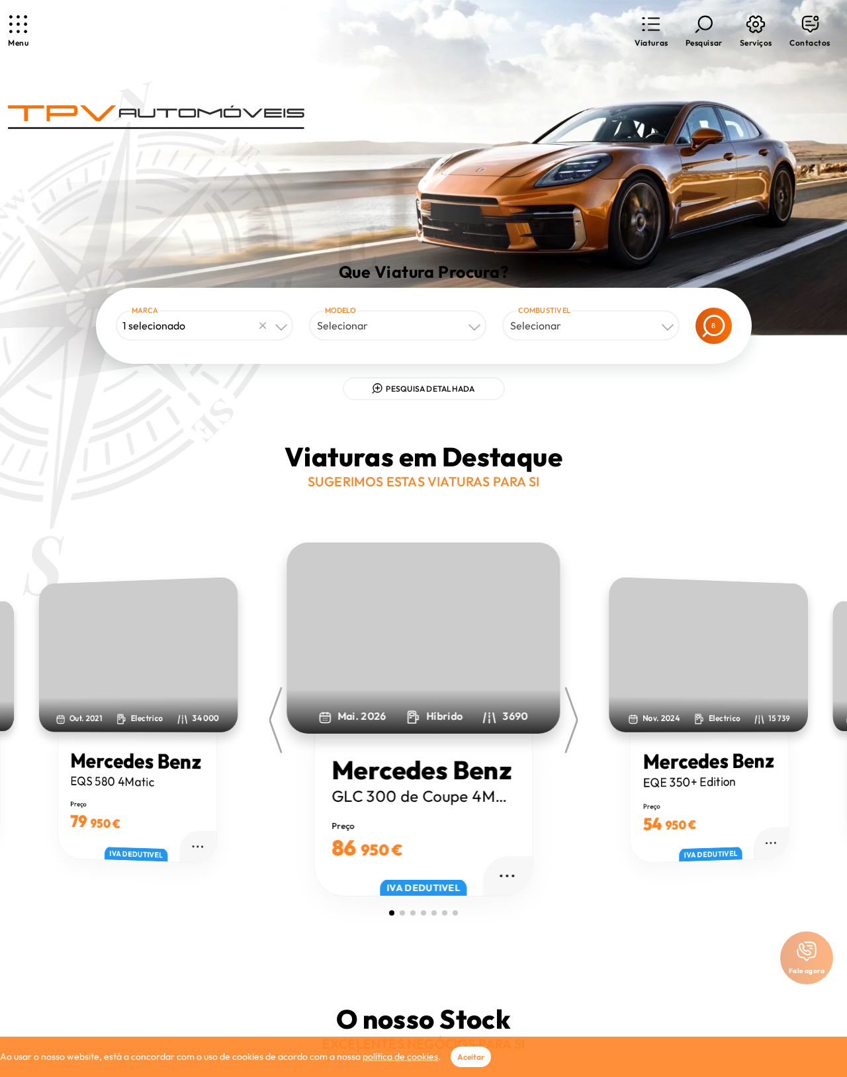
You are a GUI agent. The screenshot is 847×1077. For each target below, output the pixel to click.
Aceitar (470, 1057)
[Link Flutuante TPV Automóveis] (156, 117)
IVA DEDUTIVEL (136, 854)
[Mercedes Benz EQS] (138, 654)
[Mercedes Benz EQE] (709, 654)
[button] (651, 31)
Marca (145, 310)
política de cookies (400, 1056)
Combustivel (544, 310)
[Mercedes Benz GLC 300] (423, 638)
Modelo (340, 310)
